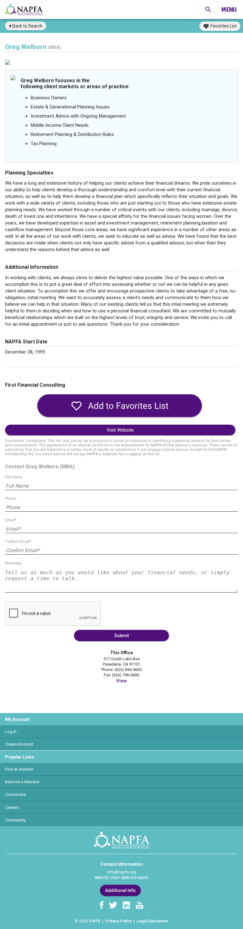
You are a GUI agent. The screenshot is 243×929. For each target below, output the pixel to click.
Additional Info (120, 890)
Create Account (19, 744)
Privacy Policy (118, 921)
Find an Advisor (19, 769)
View (121, 681)
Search (27, 25)
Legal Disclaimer (152, 921)
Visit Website (120, 430)
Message (13, 563)
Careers (12, 807)
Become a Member (22, 781)
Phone (10, 498)
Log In (10, 731)
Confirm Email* (18, 541)
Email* (10, 520)
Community (15, 820)
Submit (121, 635)
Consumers (15, 794)
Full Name (13, 477)
